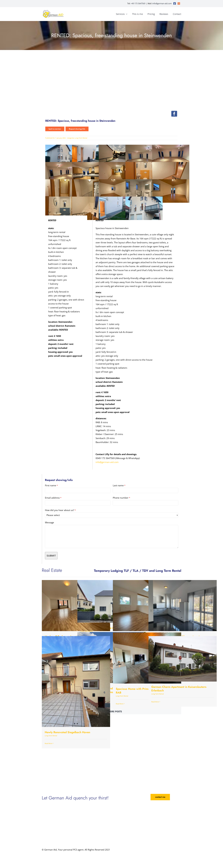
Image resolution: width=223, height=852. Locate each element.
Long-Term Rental (81, 138)
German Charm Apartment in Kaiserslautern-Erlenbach (179, 688)
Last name (119, 485)
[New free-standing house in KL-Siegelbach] (111, 601)
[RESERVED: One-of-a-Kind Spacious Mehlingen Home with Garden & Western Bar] (111, 657)
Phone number (121, 497)
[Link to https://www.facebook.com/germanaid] (174, 3)
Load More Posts (111, 711)
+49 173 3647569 (138, 3)
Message (49, 522)
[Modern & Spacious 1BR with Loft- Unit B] (147, 605)
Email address (53, 497)
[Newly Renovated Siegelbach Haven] (76, 681)
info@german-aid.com (162, 3)
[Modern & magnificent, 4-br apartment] (182, 605)
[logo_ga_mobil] (53, 10)
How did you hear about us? (60, 510)
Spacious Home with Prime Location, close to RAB (144, 690)
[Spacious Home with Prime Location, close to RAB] (147, 658)
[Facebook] (174, 113)
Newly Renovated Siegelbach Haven (67, 732)
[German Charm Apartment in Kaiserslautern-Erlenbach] (182, 659)
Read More (119, 704)
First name (51, 485)
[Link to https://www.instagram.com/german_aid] (179, 3)
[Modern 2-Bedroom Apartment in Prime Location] (76, 605)
